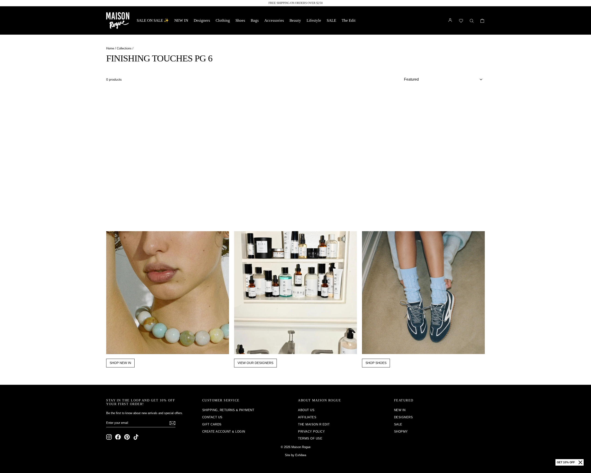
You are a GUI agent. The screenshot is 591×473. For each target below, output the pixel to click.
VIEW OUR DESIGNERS (255, 363)
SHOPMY (401, 431)
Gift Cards (212, 424)
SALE (331, 20)
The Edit (349, 20)
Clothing (223, 20)
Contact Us (212, 417)
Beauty (295, 20)
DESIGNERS (403, 417)
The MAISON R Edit (314, 424)
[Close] (580, 462)
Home (110, 48)
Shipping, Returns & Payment (228, 410)
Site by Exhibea (295, 455)
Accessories (274, 20)
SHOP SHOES (375, 363)
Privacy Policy (311, 431)
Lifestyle (314, 20)
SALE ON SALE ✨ (153, 20)
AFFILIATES (307, 417)
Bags (255, 20)
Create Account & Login (223, 431)
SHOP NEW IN (120, 363)
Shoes (240, 20)
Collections (124, 48)
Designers (202, 20)
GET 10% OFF (566, 462)
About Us (306, 410)
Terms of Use (310, 438)
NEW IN (181, 20)
